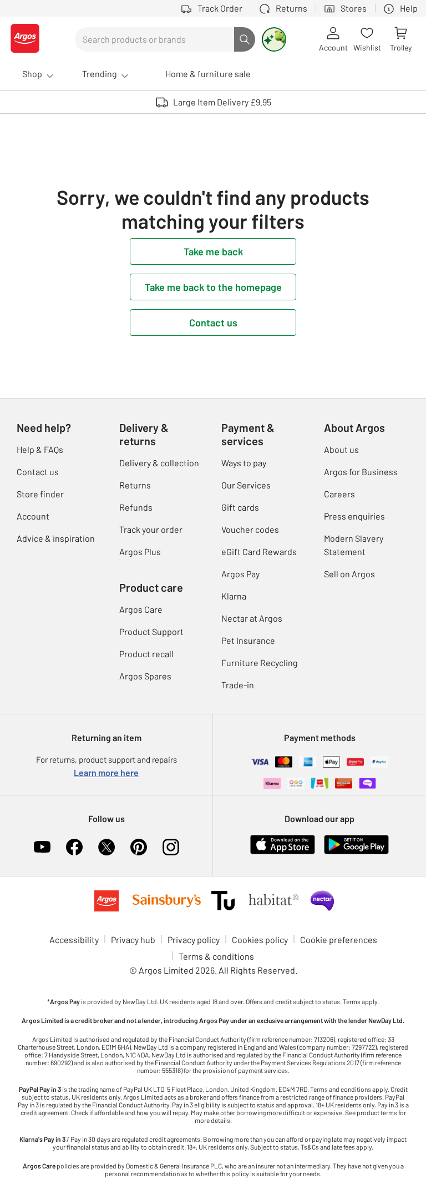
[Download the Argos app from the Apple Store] (282, 852)
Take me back (213, 251)
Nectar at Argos (251, 618)
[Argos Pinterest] (138, 847)
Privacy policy (194, 939)
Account (33, 516)
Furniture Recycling (259, 662)
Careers (339, 493)
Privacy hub (133, 939)
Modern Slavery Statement (353, 545)
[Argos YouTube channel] (42, 847)
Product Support (151, 631)
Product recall (146, 653)
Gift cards (240, 507)
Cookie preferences (338, 939)
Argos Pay (240, 573)
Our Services (246, 485)
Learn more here (106, 772)
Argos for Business (361, 471)
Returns (135, 485)
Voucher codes (250, 529)
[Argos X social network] (106, 847)
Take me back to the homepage (213, 287)
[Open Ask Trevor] (274, 39)
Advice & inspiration (56, 538)
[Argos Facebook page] (74, 847)
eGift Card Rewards (259, 551)
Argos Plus (140, 551)
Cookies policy (260, 939)
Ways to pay (243, 462)
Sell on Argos (349, 573)
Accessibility (74, 939)
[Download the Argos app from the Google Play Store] (356, 852)
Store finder (40, 493)
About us (341, 449)
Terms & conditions (216, 956)
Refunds (136, 507)
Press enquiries (354, 516)
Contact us (213, 322)
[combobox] (154, 39)
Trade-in (237, 684)
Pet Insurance (248, 640)
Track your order (150, 529)
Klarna (233, 596)
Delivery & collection (159, 462)
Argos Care (141, 609)
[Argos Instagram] (171, 847)
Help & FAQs (40, 449)
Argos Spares (145, 676)
